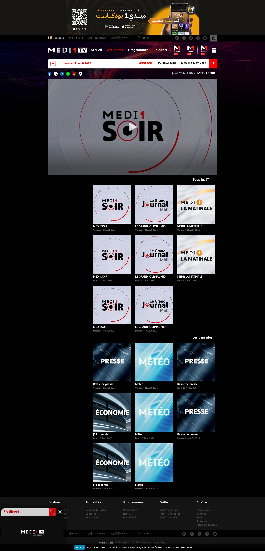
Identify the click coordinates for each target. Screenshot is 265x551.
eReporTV (127, 38)
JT (213, 63)
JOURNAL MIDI (167, 63)
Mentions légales (207, 525)
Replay (127, 514)
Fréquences (203, 510)
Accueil (96, 50)
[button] (132, 127)
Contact (201, 514)
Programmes (138, 50)
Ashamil (145, 38)
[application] (132, 127)
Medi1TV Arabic (168, 517)
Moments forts (132, 517)
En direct (160, 50)
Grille (164, 502)
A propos (202, 521)
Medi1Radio (77, 38)
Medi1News (58, 38)
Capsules (91, 514)
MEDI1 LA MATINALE (193, 63)
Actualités (115, 50)
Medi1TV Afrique (169, 510)
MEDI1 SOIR (145, 63)
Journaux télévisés (96, 510)
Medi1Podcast (99, 38)
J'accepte (80, 547)
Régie (200, 517)
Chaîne (202, 502)
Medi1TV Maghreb (170, 514)
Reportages (92, 517)
